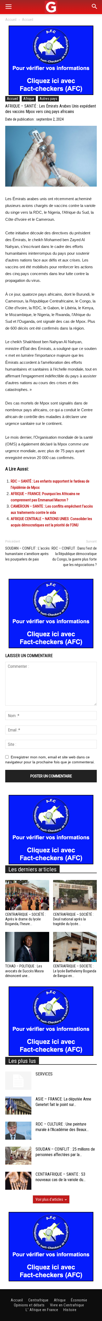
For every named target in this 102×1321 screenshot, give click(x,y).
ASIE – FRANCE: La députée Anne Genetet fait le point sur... (63, 1102)
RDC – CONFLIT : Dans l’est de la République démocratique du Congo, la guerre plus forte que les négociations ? (74, 556)
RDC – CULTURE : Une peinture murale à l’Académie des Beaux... (62, 1127)
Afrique (28, 99)
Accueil (10, 19)
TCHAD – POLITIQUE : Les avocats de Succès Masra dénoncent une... (24, 971)
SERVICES (44, 1074)
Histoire (69, 1309)
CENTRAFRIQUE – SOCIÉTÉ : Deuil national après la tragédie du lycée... (73, 919)
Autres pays (48, 99)
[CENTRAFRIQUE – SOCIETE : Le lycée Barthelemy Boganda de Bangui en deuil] (75, 947)
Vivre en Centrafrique (67, 1305)
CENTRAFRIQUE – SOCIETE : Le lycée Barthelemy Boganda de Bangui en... (74, 971)
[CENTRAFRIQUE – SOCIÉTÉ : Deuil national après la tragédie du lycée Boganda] (75, 895)
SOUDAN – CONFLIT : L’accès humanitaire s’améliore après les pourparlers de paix (27, 554)
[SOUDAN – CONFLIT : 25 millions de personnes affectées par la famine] (18, 1156)
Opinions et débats (29, 1305)
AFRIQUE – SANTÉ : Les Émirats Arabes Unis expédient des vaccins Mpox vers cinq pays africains (50, 109)
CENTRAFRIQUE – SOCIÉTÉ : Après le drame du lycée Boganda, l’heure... (25, 919)
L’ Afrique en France (42, 1309)
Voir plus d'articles (49, 1199)
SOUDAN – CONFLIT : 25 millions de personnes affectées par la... (65, 1152)
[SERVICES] (18, 1081)
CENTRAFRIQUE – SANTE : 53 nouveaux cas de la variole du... (61, 1177)
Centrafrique (38, 1300)
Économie (79, 1300)
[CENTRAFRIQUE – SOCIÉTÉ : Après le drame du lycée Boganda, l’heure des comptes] (27, 895)
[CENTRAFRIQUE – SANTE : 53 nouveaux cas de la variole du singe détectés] (18, 1181)
